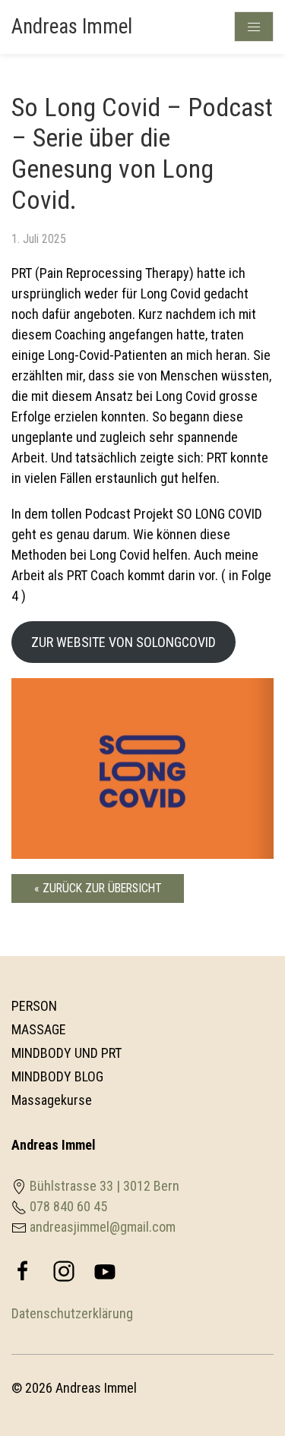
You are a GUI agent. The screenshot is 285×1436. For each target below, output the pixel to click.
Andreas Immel (71, 26)
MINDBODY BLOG (57, 1076)
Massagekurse (51, 1100)
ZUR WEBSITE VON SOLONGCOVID (123, 642)
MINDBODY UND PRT (66, 1053)
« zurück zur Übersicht (97, 888)
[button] (243, 1387)
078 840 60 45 (68, 1206)
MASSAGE (38, 1029)
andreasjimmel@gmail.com (103, 1227)
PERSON (34, 1006)
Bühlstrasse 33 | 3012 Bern (104, 1186)
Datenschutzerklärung (72, 1313)
